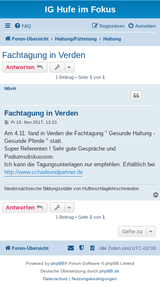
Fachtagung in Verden (43, 55)
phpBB (57, 263)
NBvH (10, 88)
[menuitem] (22, 26)
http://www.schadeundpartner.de (43, 172)
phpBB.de (109, 271)
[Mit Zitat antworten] (136, 95)
